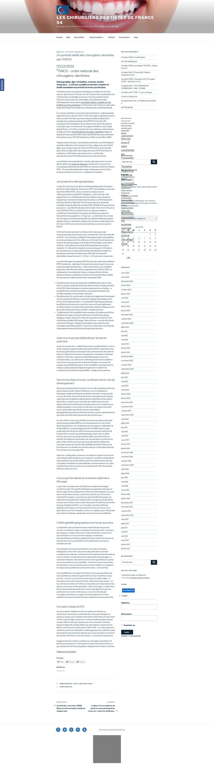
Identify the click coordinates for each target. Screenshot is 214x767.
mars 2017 (125, 540)
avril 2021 (124, 340)
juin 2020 (124, 377)
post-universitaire (83, 683)
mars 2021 (125, 344)
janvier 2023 (125, 294)
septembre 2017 (127, 515)
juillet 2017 (125, 523)
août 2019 (125, 419)
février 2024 (125, 285)
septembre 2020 (127, 369)
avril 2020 (125, 386)
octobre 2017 (126, 511)
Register (124, 636)
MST (124, 179)
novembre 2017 (127, 507)
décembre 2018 (127, 452)
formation (129, 125)
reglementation (127, 136)
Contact (111, 37)
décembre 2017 (127, 503)
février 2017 (125, 544)
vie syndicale (131, 123)
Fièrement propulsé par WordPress (112, 730)
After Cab (125, 139)
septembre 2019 (127, 415)
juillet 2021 (125, 327)
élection (123, 125)
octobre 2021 (126, 319)
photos (124, 133)
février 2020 (125, 394)
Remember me (129, 625)
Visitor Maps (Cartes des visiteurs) (139, 578)
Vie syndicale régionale (126, 224)
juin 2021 (124, 331)
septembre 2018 (127, 465)
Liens (136, 37)
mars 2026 (125, 273)
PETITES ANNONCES (129, 61)
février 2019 (125, 444)
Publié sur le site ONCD (66, 652)
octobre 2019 (126, 411)
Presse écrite (125, 193)
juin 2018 (124, 477)
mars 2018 (125, 490)
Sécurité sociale (124, 120)
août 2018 (125, 469)
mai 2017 (124, 532)
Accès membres (96, 37)
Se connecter (124, 37)
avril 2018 (124, 486)
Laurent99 (79, 52)
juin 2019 (124, 427)
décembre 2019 (127, 402)
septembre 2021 (127, 323)
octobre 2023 (126, 290)
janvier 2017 (125, 549)
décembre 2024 (127, 281)
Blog (68, 37)
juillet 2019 (125, 423)
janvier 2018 (125, 498)
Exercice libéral (126, 200)
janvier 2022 (125, 310)
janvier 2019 (125, 448)
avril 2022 (124, 298)
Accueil (59, 37)
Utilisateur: (125, 603)
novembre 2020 (127, 360)
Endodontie (129, 118)
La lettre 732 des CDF (129, 97)
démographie (66, 683)
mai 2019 (124, 432)
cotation (128, 120)
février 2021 (125, 348)
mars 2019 (125, 440)
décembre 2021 (127, 315)
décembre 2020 (127, 356)
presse (124, 142)
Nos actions (79, 37)
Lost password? (135, 636)
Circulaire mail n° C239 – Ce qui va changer (136, 92)
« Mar (128, 257)
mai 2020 (124, 381)
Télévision (129, 190)
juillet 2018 (125, 473)
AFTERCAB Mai (127, 107)
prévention (124, 128)
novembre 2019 (127, 407)
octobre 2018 (126, 461)
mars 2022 (125, 302)
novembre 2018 (127, 457)
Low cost (128, 188)
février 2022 (125, 306)
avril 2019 (124, 436)
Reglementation (127, 208)
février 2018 (125, 494)
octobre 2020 (126, 365)
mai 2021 (124, 335)
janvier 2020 (125, 398)
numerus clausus (79, 164)
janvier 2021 (125, 352)
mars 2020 (125, 390)
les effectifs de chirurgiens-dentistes (88, 132)
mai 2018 (124, 482)
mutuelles (131, 183)
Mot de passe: (126, 614)
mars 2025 (125, 277)
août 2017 (125, 519)
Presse (124, 205)
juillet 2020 (125, 373)
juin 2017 (124, 528)
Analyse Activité (124, 118)
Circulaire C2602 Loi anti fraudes (133, 57)
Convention (128, 217)
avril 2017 (124, 536)
